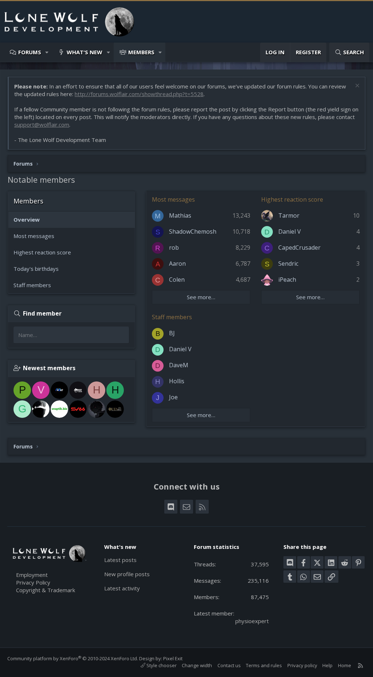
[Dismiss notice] (356, 86)
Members (141, 52)
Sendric (288, 264)
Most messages (33, 235)
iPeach (287, 280)
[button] (47, 52)
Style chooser (161, 665)
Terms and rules (264, 665)
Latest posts (120, 559)
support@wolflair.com (41, 124)
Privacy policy (302, 665)
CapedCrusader (299, 248)
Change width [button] (197, 665)
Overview (26, 219)
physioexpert (252, 621)
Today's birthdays (36, 268)
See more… (201, 297)
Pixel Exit (172, 658)
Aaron (177, 264)
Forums (29, 52)
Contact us (229, 665)
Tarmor (288, 215)
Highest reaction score (42, 252)
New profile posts (127, 574)
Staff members (32, 285)
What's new (84, 52)
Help (327, 665)
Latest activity (122, 588)
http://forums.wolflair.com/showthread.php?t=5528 (139, 94)
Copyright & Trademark (45, 590)
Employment (32, 574)
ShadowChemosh (192, 231)
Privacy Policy (33, 582)
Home (344, 665)
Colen (177, 280)
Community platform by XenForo (72, 658)
